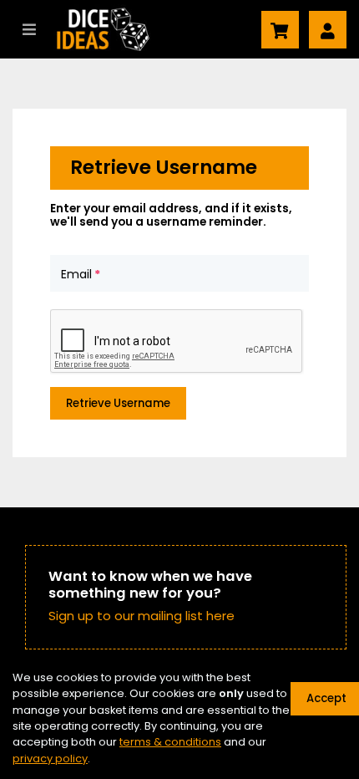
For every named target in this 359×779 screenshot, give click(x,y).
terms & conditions (170, 742)
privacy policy (50, 758)
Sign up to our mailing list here (141, 615)
